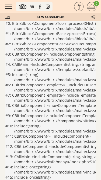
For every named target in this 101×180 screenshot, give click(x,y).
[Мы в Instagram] (48, 6)
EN (7, 17)
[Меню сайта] (8, 7)
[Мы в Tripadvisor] (22, 6)
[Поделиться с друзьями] (93, 17)
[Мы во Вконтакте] (32, 6)
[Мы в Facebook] (40, 6)
